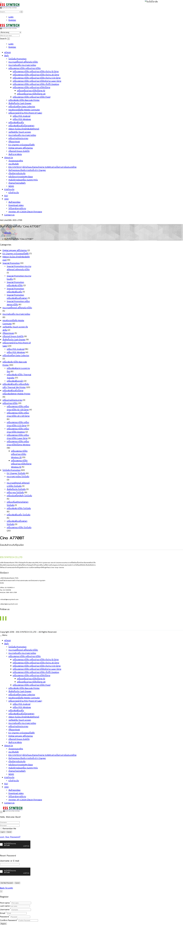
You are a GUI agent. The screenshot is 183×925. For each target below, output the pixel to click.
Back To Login (6, 887)
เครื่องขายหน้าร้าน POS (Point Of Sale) (25, 112)
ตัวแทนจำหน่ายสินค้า (17, 183)
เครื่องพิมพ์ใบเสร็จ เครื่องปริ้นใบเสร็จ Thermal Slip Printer (16, 386)
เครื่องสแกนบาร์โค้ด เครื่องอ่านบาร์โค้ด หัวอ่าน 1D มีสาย (36, 71)
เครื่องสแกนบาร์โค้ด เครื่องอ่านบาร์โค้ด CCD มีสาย (18, 424)
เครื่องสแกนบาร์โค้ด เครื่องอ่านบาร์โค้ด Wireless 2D (19, 454)
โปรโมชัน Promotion (17, 58)
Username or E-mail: (9, 860)
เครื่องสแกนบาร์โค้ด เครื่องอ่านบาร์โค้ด (24, 68)
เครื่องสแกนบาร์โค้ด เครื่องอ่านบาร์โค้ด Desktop (18, 430)
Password (4, 916)
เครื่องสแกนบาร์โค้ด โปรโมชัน (19, 527)
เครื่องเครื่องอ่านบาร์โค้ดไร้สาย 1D (31, 90)
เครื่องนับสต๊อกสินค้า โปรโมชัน (19, 495)
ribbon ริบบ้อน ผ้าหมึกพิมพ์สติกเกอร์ (23, 128)
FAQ (6, 195)
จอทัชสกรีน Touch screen (19, 132)
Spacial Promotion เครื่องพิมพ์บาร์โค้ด (15, 284)
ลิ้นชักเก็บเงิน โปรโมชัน (16, 489)
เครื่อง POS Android (21, 116)
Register (12, 20)
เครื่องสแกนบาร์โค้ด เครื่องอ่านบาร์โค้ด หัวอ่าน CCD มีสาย (37, 77)
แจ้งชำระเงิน (13, 192)
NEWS (11, 186)
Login (10, 16)
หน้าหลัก (7, 232)
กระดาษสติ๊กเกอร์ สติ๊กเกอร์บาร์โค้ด (23, 61)
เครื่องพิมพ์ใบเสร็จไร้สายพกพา (21, 125)
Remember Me (9, 828)
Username (5, 909)
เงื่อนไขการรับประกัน (16, 173)
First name (5, 902)
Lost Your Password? (10, 836)
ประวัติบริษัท (13, 163)
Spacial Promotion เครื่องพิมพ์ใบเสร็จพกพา (17, 296)
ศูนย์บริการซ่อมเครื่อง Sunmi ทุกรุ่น (23, 179)
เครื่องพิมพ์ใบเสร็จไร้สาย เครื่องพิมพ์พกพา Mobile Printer (16, 392)
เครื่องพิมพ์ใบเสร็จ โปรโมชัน (18, 514)
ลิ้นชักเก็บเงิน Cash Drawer (19, 103)
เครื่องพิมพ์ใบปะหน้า (15, 381)
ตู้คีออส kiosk (14, 141)
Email (2, 913)
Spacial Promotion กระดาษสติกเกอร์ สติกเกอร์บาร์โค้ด (19, 268)
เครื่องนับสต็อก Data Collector (21, 106)
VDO (6, 198)
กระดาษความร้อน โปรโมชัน (18, 476)
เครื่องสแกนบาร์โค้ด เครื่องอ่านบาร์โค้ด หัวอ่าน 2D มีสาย (36, 74)
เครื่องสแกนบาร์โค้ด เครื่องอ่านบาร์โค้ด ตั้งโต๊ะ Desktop (36, 84)
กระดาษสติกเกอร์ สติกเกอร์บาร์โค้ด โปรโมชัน (18, 484)
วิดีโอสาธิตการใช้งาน (17, 208)
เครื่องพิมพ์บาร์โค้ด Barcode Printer (24, 100)
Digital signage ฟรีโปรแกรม (20, 147)
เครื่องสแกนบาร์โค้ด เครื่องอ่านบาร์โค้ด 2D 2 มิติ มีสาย (18, 414)
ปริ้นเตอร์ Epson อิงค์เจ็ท (19, 151)
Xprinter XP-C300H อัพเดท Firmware (25, 211)
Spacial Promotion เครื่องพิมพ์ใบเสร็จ (15, 290)
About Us (8, 157)
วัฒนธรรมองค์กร (15, 160)
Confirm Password (8, 920)
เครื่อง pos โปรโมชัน (15, 492)
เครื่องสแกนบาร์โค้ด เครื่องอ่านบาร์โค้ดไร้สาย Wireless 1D (21, 463)
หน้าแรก (7, 52)
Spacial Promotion (11, 263)
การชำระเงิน (9, 189)
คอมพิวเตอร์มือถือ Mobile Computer (24, 109)
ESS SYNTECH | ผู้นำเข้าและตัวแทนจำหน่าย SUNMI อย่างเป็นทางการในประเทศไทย (42, 167)
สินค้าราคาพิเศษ (15, 154)
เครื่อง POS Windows (22, 119)
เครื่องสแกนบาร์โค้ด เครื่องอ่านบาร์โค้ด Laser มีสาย (18, 436)
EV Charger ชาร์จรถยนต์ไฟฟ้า (21, 144)
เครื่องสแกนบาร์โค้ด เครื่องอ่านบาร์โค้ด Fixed (31, 97)
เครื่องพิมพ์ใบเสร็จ (16, 122)
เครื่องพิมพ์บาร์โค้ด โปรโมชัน (19, 508)
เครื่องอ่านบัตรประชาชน (18, 138)
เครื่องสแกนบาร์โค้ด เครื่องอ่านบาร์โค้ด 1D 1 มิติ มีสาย (18, 408)
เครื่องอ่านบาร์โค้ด (10, 403)
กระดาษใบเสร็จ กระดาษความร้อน (22, 65)
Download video (16, 205)
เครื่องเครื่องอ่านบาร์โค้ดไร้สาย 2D (31, 93)
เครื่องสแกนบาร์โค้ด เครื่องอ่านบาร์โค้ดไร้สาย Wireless (18, 443)
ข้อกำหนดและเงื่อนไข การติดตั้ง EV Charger (27, 170)
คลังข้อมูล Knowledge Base (20, 176)
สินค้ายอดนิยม (14, 202)
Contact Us (9, 214)
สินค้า (6, 55)
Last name (5, 905)
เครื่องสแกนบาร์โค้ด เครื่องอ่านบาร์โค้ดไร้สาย (31, 87)
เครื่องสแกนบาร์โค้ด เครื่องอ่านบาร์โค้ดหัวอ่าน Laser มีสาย (37, 81)
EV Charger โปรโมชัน (16, 473)
